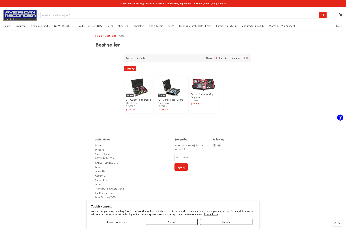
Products (20, 26)
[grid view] (243, 58)
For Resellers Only (226, 26)
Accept (171, 221)
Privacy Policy (211, 214)
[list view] (247, 58)
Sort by (129, 58)
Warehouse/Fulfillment (282, 26)
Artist (171, 26)
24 (215, 58)
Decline (226, 221)
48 (225, 58)
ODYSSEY (130, 106)
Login (339, 26)
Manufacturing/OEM (252, 26)
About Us (123, 26)
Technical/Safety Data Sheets (195, 26)
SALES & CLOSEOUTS (90, 26)
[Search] (323, 15)
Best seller (110, 35)
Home (6, 26)
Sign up (181, 167)
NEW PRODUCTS (63, 26)
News (110, 26)
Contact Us (138, 26)
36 (220, 58)
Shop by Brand (39, 26)
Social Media (156, 26)
